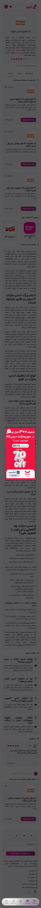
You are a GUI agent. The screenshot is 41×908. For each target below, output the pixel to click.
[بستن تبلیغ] (9, 431)
